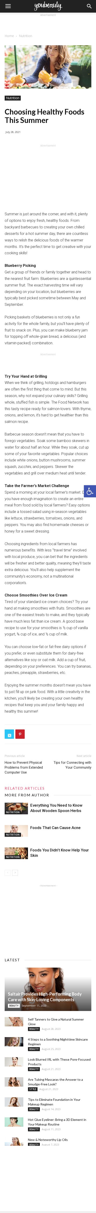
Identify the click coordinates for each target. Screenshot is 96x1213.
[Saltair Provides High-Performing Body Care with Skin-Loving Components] (48, 989)
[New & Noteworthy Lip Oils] (14, 1142)
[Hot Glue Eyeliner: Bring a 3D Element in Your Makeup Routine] (14, 1122)
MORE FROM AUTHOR (27, 795)
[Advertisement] (48, 23)
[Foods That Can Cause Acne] (16, 831)
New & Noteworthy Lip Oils (48, 1140)
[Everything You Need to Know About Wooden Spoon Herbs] (16, 808)
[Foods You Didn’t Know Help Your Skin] (16, 853)
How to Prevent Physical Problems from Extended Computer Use (24, 767)
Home (9, 36)
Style (32, 1089)
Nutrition (25, 36)
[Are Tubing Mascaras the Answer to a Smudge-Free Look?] (14, 1082)
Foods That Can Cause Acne (55, 827)
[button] (90, 491)
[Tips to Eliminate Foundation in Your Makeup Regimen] (14, 1102)
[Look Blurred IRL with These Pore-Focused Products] (14, 1062)
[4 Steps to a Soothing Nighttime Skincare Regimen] (14, 1041)
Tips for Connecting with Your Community (72, 765)
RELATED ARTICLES (25, 788)
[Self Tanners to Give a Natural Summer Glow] (14, 1021)
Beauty (13, 1005)
